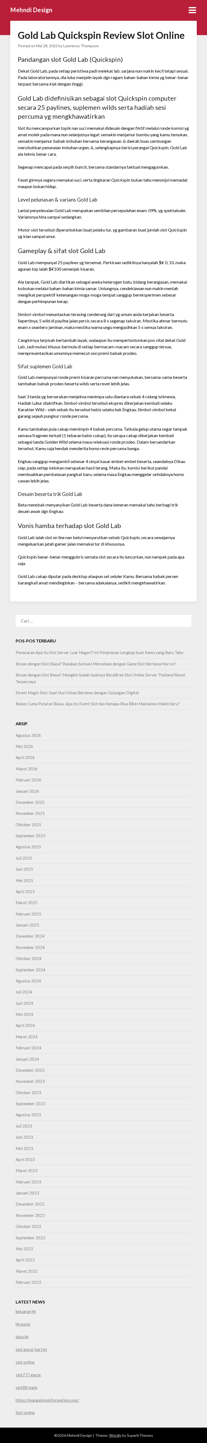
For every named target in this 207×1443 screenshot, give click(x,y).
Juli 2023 (24, 1126)
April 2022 (25, 1259)
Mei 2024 (24, 1014)
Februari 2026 (28, 779)
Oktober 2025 (28, 824)
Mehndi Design (31, 9)
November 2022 (30, 1215)
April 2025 (25, 891)
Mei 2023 (24, 1148)
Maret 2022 (26, 1271)
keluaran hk (26, 1311)
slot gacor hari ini (31, 1349)
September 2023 (30, 1103)
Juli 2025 (24, 858)
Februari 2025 (28, 913)
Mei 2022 (24, 1248)
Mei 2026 (24, 746)
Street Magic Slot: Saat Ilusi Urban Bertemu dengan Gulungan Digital (77, 692)
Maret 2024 (26, 1036)
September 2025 (30, 835)
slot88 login (26, 1387)
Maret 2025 (26, 902)
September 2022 (30, 1237)
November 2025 (30, 813)
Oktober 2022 (28, 1226)
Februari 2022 (28, 1282)
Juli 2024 (24, 991)
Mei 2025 (24, 880)
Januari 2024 (27, 1059)
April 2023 (25, 1159)
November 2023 (30, 1081)
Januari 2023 (27, 1192)
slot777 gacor (28, 1374)
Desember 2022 (30, 1204)
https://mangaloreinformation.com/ (47, 1400)
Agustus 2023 (28, 1114)
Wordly (115, 1435)
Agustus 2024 (28, 980)
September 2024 (30, 969)
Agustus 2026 (28, 735)
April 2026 (25, 757)
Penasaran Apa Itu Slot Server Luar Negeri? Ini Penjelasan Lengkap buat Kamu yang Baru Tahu (99, 652)
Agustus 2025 (28, 846)
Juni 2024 (24, 1003)
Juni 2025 (24, 869)
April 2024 (25, 1025)
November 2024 (30, 947)
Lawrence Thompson (81, 45)
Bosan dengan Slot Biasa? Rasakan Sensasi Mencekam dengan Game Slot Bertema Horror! (96, 663)
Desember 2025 (30, 802)
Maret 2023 (26, 1170)
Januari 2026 (27, 791)
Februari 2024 (28, 1047)
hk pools (23, 1324)
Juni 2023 (24, 1137)
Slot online (25, 1412)
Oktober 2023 (28, 1092)
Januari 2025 (27, 925)
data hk (22, 1336)
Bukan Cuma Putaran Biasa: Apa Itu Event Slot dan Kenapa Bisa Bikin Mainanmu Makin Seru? (98, 703)
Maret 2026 (26, 768)
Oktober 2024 (28, 958)
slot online (25, 1362)
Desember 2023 (30, 1070)
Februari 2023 (28, 1181)
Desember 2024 (30, 936)
